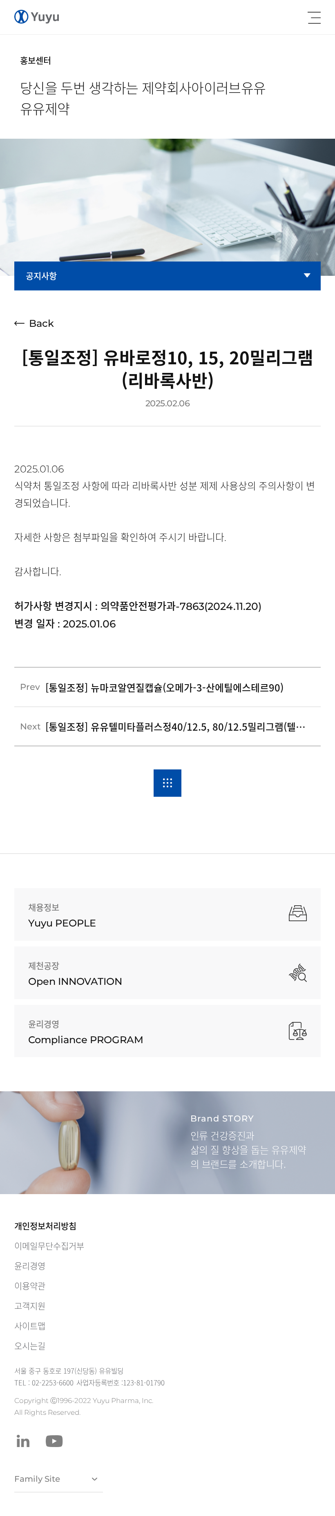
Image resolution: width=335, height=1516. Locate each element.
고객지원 (29, 1306)
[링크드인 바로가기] (22, 1441)
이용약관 (29, 1286)
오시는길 (29, 1346)
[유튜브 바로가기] (54, 1441)
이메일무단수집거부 (49, 1246)
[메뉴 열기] (314, 18)
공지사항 (41, 275)
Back (41, 323)
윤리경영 (29, 1266)
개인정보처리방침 (45, 1226)
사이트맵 (29, 1326)
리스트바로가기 (167, 783)
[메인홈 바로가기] (36, 17)
